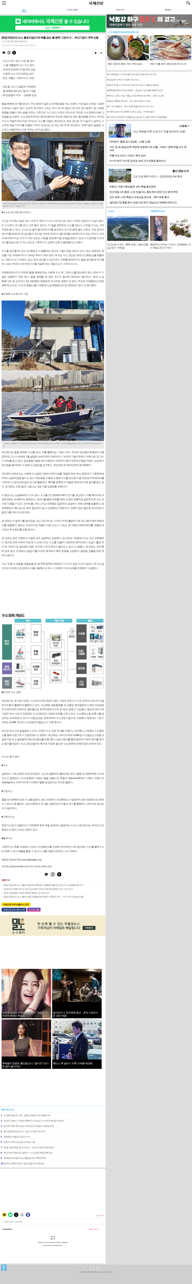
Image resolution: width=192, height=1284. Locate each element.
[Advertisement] (52, 592)
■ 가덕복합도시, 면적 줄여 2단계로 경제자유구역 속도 (132, 74)
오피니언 (120, 10)
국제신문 (4, 1268)
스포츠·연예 (72, 10)
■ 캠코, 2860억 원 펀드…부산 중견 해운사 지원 (128, 101)
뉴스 (24, 10)
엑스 (95, 1269)
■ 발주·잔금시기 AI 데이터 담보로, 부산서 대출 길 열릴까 (133, 85)
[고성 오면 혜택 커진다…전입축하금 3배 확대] (161, 181)
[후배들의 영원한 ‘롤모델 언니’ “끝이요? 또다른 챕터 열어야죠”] (26, 1056)
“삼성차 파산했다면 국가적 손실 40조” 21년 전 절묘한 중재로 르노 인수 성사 (38, 889)
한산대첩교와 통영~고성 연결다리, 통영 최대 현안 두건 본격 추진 (143, 192)
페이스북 (105, 1269)
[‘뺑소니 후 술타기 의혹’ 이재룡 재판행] (77, 1058)
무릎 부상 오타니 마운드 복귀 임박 (127, 155)
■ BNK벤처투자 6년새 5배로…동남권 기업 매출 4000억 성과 (135, 90)
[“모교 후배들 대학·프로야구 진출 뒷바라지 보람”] (161, 136)
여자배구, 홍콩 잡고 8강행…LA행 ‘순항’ (130, 141)
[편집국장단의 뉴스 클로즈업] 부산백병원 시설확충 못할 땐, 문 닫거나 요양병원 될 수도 (43, 885)
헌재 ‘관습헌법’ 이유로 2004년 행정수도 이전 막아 (26, 893)
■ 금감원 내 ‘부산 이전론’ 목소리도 (123, 80)
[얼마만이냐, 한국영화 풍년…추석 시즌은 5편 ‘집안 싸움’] (77, 1001)
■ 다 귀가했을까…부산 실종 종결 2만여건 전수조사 (130, 106)
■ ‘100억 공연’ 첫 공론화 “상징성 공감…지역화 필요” (131, 112)
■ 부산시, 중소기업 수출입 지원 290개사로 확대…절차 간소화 (135, 96)
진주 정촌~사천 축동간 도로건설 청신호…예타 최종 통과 (139, 197)
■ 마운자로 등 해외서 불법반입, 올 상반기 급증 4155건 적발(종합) (137, 117)
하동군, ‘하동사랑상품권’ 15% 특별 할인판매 (132, 186)
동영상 (168, 10)
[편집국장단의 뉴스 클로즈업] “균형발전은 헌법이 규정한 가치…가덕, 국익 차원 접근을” (44, 897)
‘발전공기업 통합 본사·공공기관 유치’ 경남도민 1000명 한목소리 (143, 202)
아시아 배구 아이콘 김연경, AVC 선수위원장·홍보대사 (137, 160)
